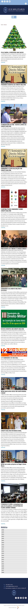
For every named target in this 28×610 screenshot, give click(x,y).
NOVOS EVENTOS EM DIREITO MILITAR (12, 329)
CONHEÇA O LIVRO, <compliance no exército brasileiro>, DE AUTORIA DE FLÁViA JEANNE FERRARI (12, 506)
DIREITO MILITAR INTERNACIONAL (11, 431)
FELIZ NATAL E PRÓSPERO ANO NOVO (12, 52)
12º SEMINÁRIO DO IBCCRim (9, 358)
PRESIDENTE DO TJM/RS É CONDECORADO (14, 249)
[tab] (14, 530)
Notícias (5, 24)
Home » (2, 24)
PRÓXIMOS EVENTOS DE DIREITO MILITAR (13, 85)
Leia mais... (3, 62)
